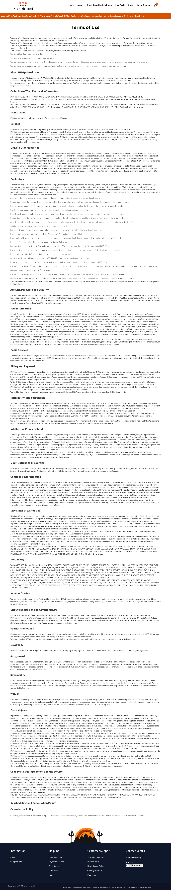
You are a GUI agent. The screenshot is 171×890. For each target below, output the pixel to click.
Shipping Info (16, 861)
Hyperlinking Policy (95, 866)
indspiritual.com (112, 452)
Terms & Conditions (95, 857)
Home (71, 5)
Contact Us (53, 870)
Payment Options (56, 861)
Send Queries (54, 866)
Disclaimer (92, 875)
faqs (51, 875)
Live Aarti (120, 5)
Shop (130, 5)
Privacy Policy (93, 861)
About (13, 857)
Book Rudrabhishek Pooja (99, 5)
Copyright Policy (94, 870)
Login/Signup (143, 5)
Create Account (55, 857)
